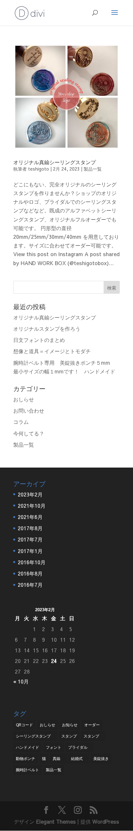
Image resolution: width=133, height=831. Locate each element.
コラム (21, 421)
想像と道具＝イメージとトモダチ (52, 350)
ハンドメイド (27, 747)
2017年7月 (30, 539)
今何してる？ (28, 433)
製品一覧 (93, 168)
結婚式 (79, 758)
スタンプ (69, 735)
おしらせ (23, 399)
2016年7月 (30, 584)
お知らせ (69, 724)
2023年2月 (30, 494)
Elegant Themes (56, 821)
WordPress (105, 821)
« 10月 (21, 681)
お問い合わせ (28, 410)
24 (54, 660)
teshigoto (38, 168)
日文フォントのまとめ (39, 339)
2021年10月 (32, 505)
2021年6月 (30, 516)
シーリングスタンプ (35, 735)
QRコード (24, 724)
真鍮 (58, 758)
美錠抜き (101, 758)
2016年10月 (32, 562)
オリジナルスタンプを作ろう (46, 328)
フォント (53, 747)
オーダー (92, 724)
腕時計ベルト (27, 769)
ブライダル (79, 747)
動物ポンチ (25, 758)
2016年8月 (30, 573)
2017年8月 (30, 528)
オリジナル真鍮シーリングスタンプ (54, 162)
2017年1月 (30, 550)
